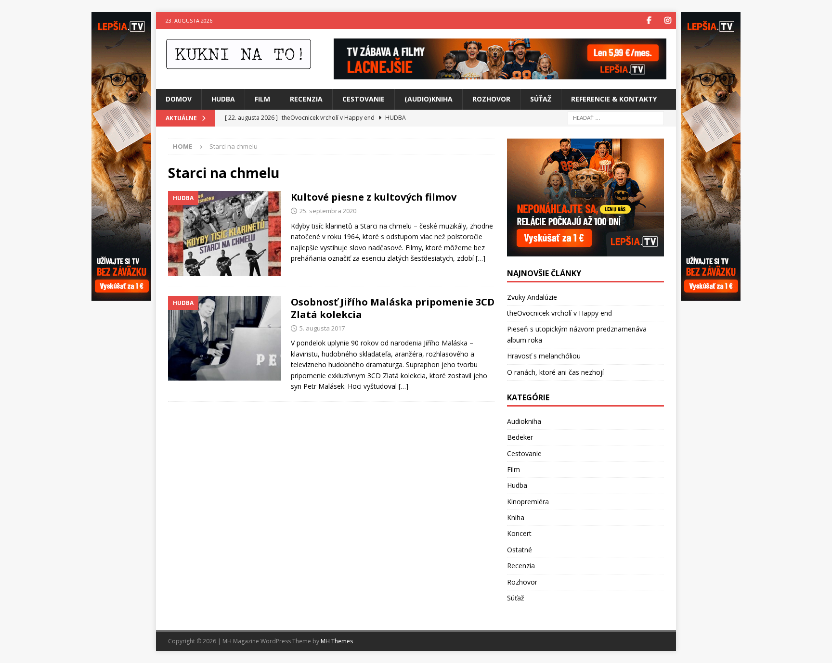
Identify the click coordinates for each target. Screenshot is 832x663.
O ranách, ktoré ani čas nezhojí (555, 372)
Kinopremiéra (528, 501)
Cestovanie (363, 98)
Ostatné (519, 549)
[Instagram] (667, 20)
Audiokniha (524, 421)
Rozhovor (491, 98)
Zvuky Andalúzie (532, 297)
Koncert (519, 533)
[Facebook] (648, 20)
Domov (179, 98)
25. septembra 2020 (327, 210)
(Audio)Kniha (428, 98)
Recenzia (306, 98)
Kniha (515, 517)
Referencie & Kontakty (614, 98)
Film (262, 98)
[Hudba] (224, 233)
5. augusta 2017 (322, 328)
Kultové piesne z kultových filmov (373, 197)
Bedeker (520, 437)
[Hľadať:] (616, 117)
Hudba (223, 98)
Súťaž (540, 98)
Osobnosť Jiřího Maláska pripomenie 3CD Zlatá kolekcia (392, 308)
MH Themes (337, 641)
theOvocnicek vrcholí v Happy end (559, 313)
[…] (480, 258)
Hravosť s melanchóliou (544, 355)
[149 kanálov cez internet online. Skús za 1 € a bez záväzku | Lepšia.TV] (500, 73)
